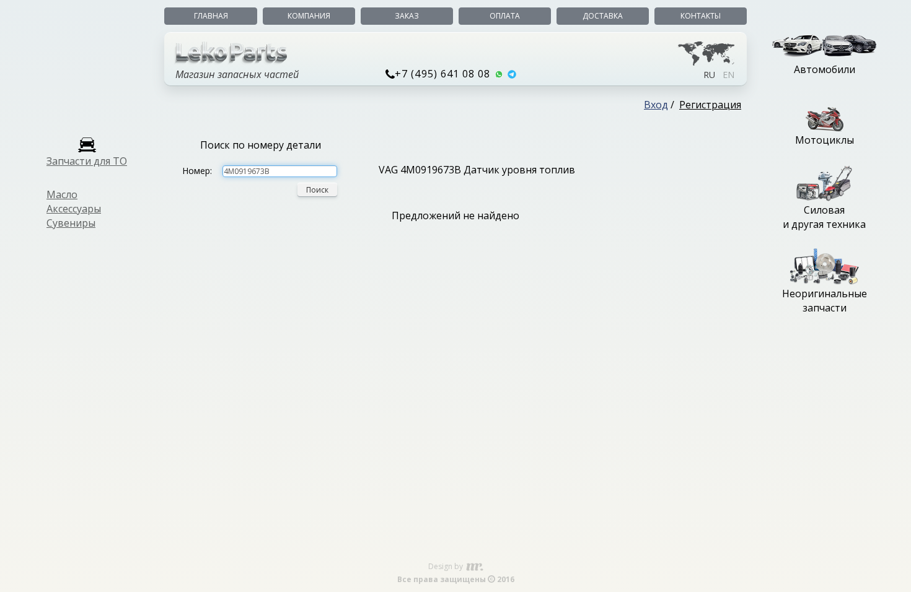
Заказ (407, 16)
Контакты (700, 16)
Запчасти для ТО (86, 161)
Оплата (505, 16)
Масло (61, 194)
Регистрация (710, 104)
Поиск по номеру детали (260, 145)
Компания (309, 16)
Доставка (603, 16)
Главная (211, 16)
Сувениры (70, 223)
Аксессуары (73, 208)
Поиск (317, 190)
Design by (446, 566)
